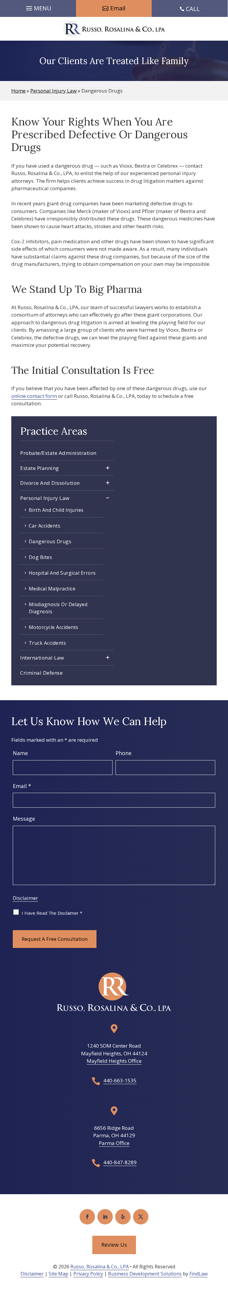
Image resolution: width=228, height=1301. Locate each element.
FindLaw (198, 1273)
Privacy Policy (88, 1273)
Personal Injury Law (44, 498)
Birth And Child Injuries (56, 510)
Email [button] (117, 8)
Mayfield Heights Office (114, 1060)
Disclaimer (25, 898)
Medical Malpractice (52, 588)
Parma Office (114, 1143)
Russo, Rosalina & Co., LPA (99, 1266)
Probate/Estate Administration (58, 452)
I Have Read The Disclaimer (52, 913)
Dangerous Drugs (50, 541)
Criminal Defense (41, 672)
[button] (37, 7)
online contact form (34, 396)
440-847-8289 (120, 1162)
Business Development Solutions (145, 1273)
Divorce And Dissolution (50, 482)
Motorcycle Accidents (53, 627)
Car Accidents (44, 525)
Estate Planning (39, 468)
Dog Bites (40, 557)
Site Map (58, 1273)
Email (22, 786)
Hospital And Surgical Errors (62, 573)
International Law (42, 657)
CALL (193, 9)
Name (20, 753)
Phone (123, 753)
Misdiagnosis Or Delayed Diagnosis (58, 608)
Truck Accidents (47, 643)
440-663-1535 (120, 1080)
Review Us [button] (114, 1244)
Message (24, 818)
